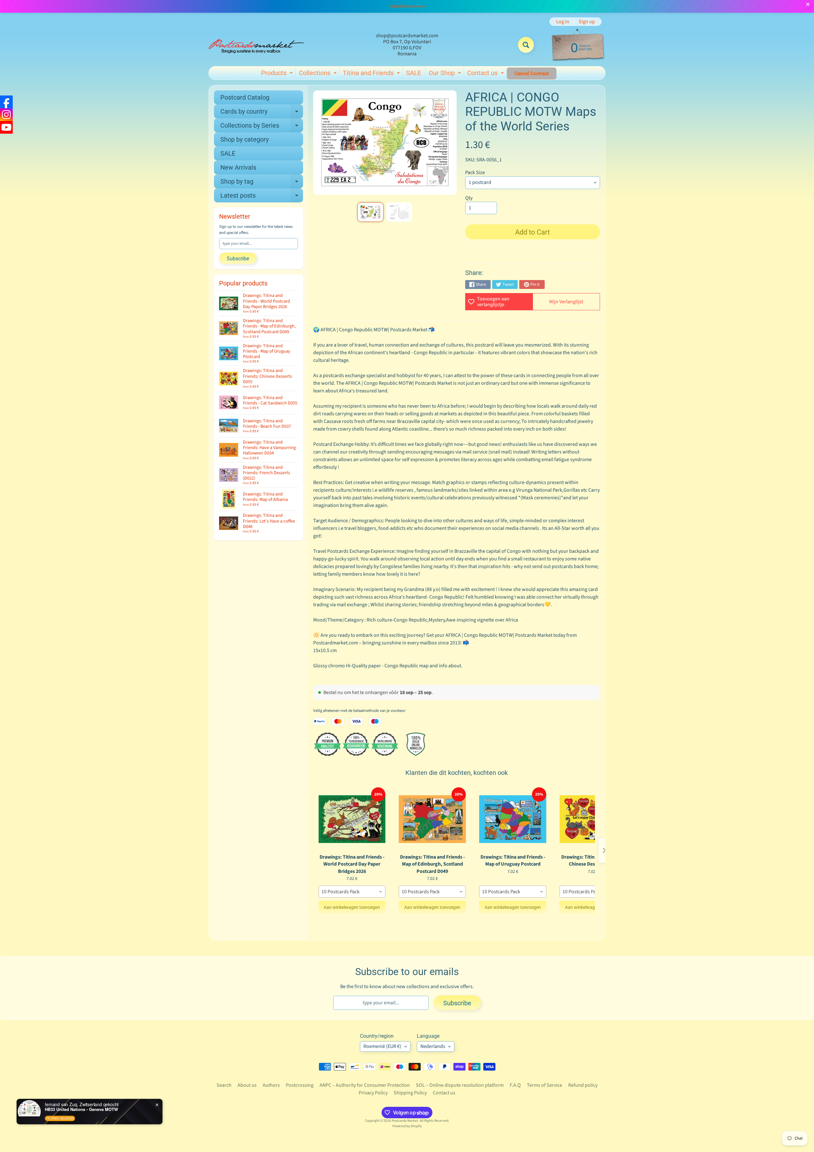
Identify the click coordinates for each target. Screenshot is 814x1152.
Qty (469, 197)
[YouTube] (6, 127)
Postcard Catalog (244, 97)
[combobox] (352, 892)
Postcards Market (405, 1120)
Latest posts (261, 197)
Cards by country (261, 113)
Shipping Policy (410, 1092)
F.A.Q (515, 1085)
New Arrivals (238, 167)
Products (277, 74)
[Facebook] (6, 101)
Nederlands (432, 1046)
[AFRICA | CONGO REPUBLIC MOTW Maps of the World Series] (370, 212)
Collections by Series (261, 127)
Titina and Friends (372, 74)
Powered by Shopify (407, 1126)
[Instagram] (6, 114)
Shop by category (244, 139)
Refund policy (582, 1085)
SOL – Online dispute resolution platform (460, 1085)
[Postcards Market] (256, 45)
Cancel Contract (531, 73)
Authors (271, 1085)
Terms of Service (544, 1085)
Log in (562, 21)
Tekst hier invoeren (407, 6)
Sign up (587, 21)
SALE (413, 73)
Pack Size (475, 172)
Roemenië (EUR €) (382, 1046)
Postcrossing (300, 1085)
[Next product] (604, 850)
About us (247, 1085)
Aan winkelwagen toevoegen (352, 907)
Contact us (486, 74)
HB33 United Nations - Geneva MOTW (81, 1109)
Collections (318, 74)
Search (224, 1085)
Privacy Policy (373, 1092)
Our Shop (446, 74)
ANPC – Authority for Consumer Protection (365, 1085)
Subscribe (238, 259)
